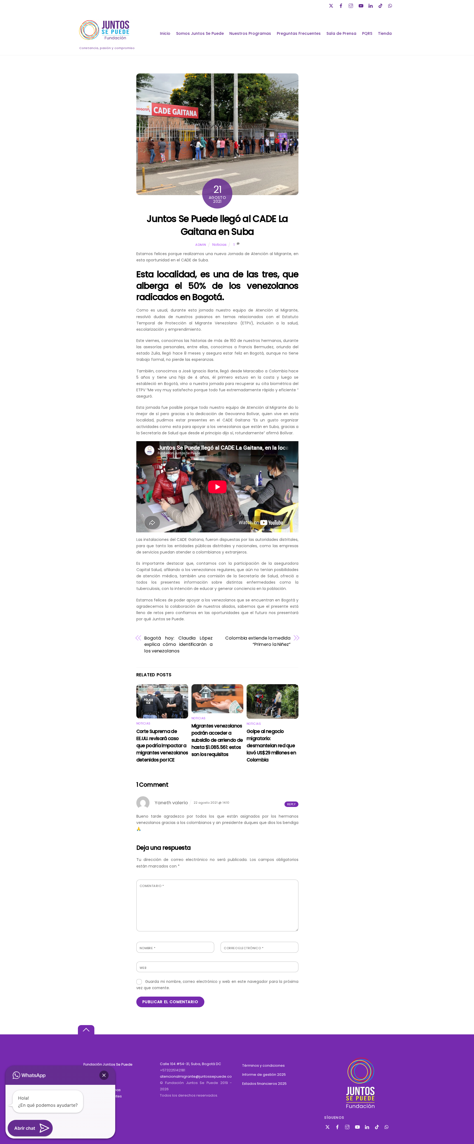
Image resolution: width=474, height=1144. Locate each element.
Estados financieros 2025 (264, 1083)
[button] (104, 1075)
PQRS (367, 33)
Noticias (219, 244)
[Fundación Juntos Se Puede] (105, 39)
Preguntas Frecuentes (299, 33)
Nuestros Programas (250, 33)
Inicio (165, 33)
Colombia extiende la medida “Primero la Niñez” (257, 641)
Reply (291, 804)
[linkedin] (371, 5)
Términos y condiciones (263, 1065)
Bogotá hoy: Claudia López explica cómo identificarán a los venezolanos (178, 644)
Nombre (148, 948)
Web (143, 968)
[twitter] (331, 5)
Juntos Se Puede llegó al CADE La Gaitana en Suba (217, 225)
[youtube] (361, 5)
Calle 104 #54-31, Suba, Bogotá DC (190, 1064)
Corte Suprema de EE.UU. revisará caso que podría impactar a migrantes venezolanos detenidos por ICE (162, 745)
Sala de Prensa (341, 33)
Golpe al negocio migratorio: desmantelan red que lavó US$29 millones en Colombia (271, 745)
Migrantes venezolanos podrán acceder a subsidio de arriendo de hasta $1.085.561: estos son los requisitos (217, 740)
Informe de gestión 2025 (264, 1074)
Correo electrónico (243, 948)
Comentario (152, 886)
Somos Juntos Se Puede (200, 33)
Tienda (385, 33)
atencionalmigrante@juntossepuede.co (196, 1076)
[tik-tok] (381, 5)
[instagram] (351, 5)
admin (200, 245)
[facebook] (341, 5)
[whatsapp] (391, 5)
